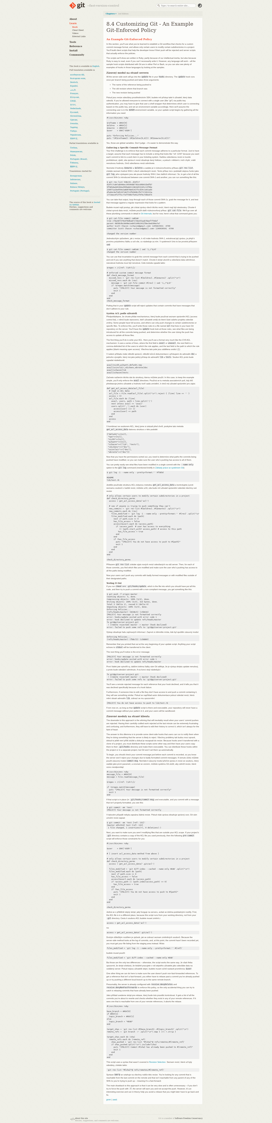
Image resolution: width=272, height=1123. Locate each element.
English (95, 66)
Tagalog (73, 127)
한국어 (73, 105)
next (115, 1099)
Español (73, 86)
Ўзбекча (74, 163)
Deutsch (74, 82)
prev (108, 1099)
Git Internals (146, 213)
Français (74, 93)
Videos (75, 33)
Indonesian (75, 179)
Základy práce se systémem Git (169, 468)
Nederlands (75, 108)
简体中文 (73, 138)
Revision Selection (157, 1062)
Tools (72, 42)
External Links (79, 36)
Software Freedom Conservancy (189, 1118)
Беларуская (76, 176)
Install (73, 50)
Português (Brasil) (78, 159)
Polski (73, 155)
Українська (75, 135)
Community (76, 54)
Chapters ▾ (111, 14)
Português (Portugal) (79, 191)
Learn (73, 23)
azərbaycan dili (77, 74)
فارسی (73, 89)
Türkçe (73, 131)
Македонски (76, 151)
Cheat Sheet (78, 30)
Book (75, 27)
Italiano (73, 183)
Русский (74, 112)
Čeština (73, 148)
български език (77, 78)
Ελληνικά (74, 97)
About (73, 19)
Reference (75, 46)
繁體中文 (73, 166)
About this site (81, 1118)
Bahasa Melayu (77, 187)
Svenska (74, 123)
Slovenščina (75, 116)
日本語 (73, 101)
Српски (73, 120)
